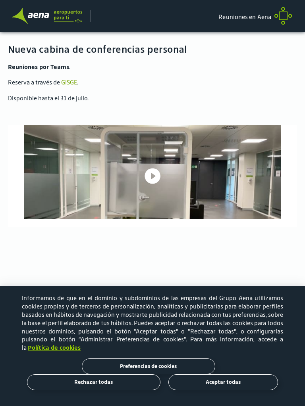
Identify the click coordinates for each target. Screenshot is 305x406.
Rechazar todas (93, 382)
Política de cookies (54, 347)
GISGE (69, 82)
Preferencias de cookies (148, 366)
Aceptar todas (223, 382)
